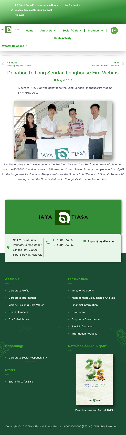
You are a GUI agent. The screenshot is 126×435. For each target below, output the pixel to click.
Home (29, 30)
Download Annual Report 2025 (94, 410)
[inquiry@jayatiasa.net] (85, 241)
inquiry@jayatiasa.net (101, 241)
